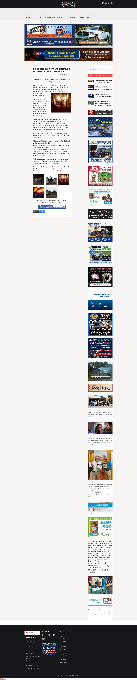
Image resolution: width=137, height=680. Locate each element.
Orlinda (62, 651)
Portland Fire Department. (59, 171)
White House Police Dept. (33, 668)
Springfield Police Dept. (32, 665)
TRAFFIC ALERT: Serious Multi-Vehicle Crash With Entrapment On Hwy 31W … (103, 103)
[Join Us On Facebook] (52, 207)
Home (26, 11)
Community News (77, 11)
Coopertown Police (31, 641)
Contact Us (66, 11)
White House (63, 662)
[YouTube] (43, 638)
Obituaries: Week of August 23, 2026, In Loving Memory (103, 81)
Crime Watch (89, 11)
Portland (62, 654)
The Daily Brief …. (94, 14)
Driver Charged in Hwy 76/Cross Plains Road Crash (103, 95)
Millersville (63, 649)
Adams (62, 636)
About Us (33, 11)
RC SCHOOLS (29, 653)
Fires (103, 14)
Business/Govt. (70, 14)
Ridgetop (62, 657)
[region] (100, 112)
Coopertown (63, 641)
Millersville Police (30, 646)
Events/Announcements (55, 17)
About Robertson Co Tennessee (49, 11)
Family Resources (83, 17)
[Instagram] (112, 3)
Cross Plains (63, 644)
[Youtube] (106, 3)
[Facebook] (103, 3)
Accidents (59, 14)
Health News (50, 14)
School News (70, 17)
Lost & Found (81, 14)
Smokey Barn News (63, 675)
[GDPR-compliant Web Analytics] (3, 679)
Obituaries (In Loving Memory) (35, 17)
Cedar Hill (62, 638)
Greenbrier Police (30, 643)
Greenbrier (63, 646)
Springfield (63, 659)
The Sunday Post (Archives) (34, 14)
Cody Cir (38, 105)
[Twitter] (109, 3)
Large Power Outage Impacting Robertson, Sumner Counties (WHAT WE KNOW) (103, 88)
